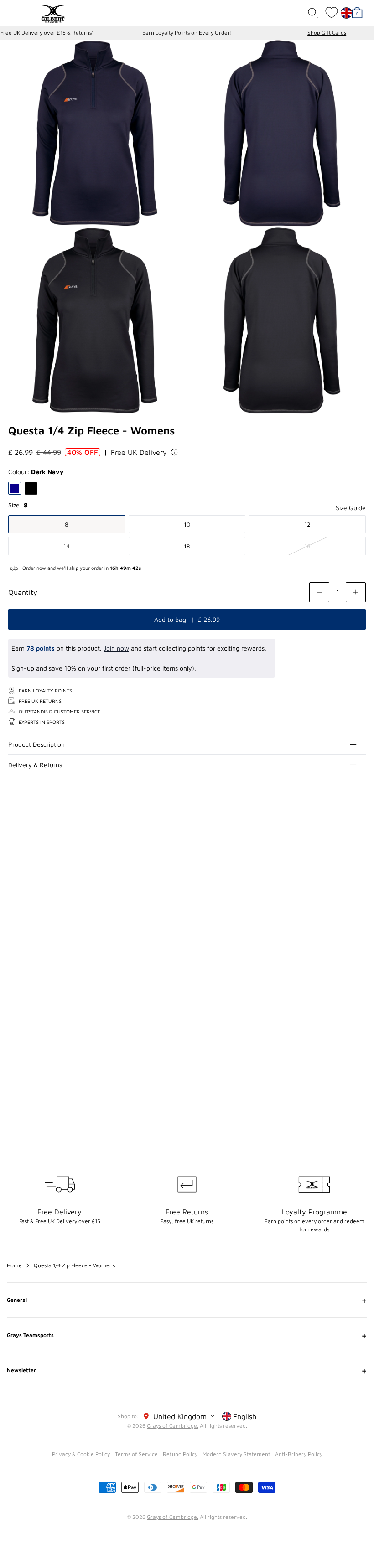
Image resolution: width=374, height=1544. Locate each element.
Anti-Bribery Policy (298, 1454)
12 (307, 524)
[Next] (359, 865)
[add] (356, 592)
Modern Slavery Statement (236, 1454)
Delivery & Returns (35, 765)
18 (187, 546)
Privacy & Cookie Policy (81, 1454)
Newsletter (187, 1370)
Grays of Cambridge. (172, 1425)
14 (66, 546)
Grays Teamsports (187, 1335)
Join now (116, 648)
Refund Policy (180, 1454)
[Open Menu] (191, 12)
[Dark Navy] (14, 488)
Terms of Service (136, 1454)
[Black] (31, 488)
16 (307, 546)
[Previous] (341, 865)
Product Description (36, 744)
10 (187, 524)
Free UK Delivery (139, 452)
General (187, 1300)
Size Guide (351, 507)
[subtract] (319, 592)
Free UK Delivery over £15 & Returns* (47, 32)
